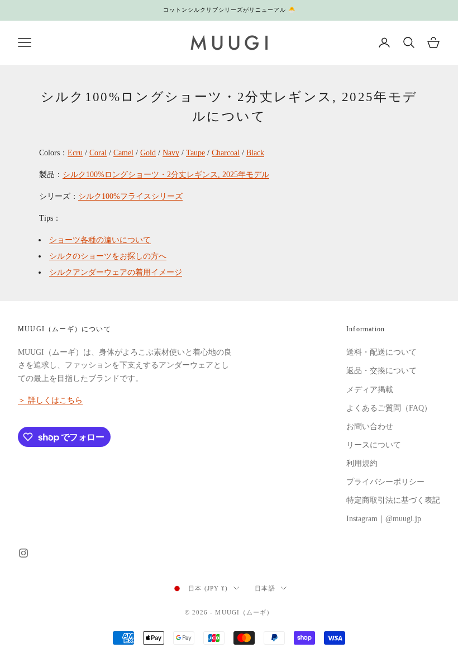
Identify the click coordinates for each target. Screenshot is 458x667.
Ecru (75, 153)
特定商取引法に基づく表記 (393, 500)
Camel (123, 153)
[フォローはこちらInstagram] (23, 553)
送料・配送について (381, 352)
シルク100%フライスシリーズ (130, 196)
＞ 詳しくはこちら (50, 400)
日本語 (265, 588)
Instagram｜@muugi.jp (383, 518)
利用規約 (362, 463)
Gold (148, 153)
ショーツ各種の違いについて (100, 240)
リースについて (373, 445)
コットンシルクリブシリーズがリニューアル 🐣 (229, 10)
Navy (171, 153)
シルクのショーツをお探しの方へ (107, 256)
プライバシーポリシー (385, 482)
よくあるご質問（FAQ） (389, 408)
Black (255, 153)
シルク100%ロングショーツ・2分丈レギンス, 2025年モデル (166, 174)
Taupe (195, 153)
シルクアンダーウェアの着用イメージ (115, 272)
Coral (98, 153)
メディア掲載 (369, 389)
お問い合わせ (369, 426)
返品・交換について (381, 370)
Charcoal (226, 153)
